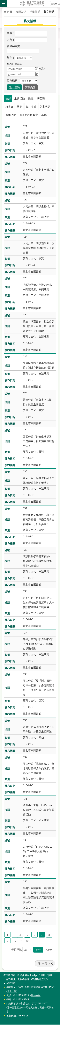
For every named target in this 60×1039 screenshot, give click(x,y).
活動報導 (35, 11)
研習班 (41, 98)
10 (14, 940)
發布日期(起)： (15, 64)
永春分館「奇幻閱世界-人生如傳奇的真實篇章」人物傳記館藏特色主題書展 (38, 602)
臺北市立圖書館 (33, 3)
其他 (44, 115)
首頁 (9, 11)
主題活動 (19, 98)
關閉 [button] (3, 3)
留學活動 (11, 115)
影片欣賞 (31, 106)
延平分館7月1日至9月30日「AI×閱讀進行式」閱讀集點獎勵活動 (38, 643)
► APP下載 (9, 983)
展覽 (19, 106)
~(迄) (42, 68)
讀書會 (9, 106)
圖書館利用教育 (29, 115)
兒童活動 (45, 106)
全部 (8, 98)
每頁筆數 (16, 949)
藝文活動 (49, 11)
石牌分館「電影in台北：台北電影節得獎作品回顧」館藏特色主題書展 (38, 768)
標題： (11, 33)
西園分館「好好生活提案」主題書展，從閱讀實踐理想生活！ (38, 441)
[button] (14, 87)
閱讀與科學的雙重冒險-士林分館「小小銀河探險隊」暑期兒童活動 (38, 560)
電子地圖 (11, 991)
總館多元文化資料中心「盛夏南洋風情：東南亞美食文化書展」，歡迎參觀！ (38, 519)
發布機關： (13, 80)
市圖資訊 (21, 11)
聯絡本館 (35, 995)
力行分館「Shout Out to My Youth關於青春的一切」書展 (37, 851)
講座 (30, 98)
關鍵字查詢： (15, 46)
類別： (11, 57)
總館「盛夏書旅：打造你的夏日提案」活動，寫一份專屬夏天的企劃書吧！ (38, 326)
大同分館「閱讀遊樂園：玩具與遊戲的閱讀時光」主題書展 (38, 247)
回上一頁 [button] (42, 963)
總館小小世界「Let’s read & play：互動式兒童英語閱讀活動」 (38, 809)
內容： (11, 39)
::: (2, 973)
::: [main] (5, 10)
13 (27, 940)
